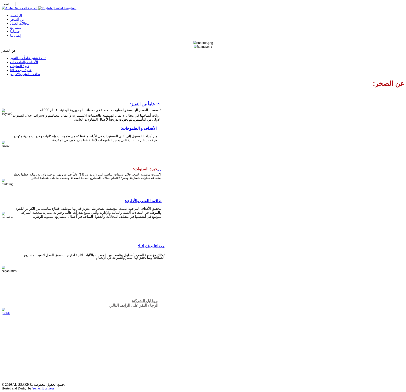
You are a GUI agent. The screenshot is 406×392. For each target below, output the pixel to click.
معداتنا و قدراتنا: (151, 246)
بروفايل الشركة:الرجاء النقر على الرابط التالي (133, 303)
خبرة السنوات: (145, 169)
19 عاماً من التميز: (145, 104)
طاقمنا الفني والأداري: (143, 201)
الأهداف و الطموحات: (139, 128)
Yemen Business (43, 388)
